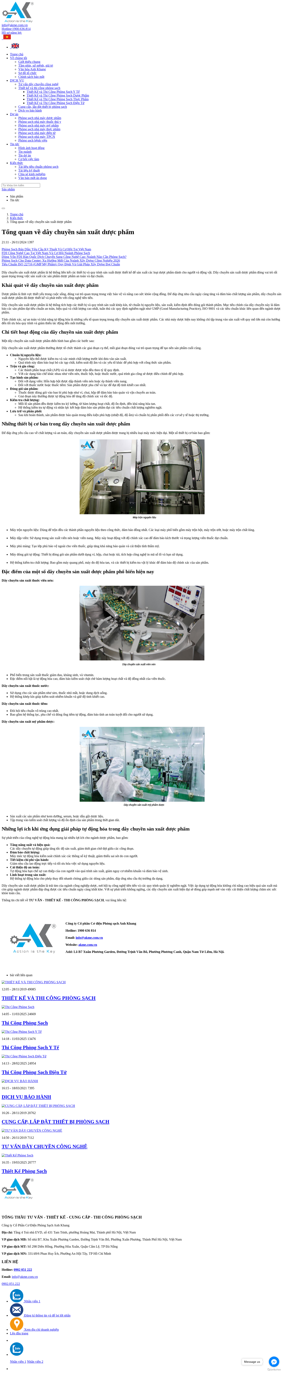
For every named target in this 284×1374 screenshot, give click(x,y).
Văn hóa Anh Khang (32, 69)
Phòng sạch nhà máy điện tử (37, 133)
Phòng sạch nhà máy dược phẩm (39, 118)
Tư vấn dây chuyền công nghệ (38, 84)
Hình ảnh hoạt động (31, 148)
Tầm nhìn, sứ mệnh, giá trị (35, 65)
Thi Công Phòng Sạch (25, 1023)
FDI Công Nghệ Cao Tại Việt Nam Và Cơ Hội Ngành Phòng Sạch (46, 253)
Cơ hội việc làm (28, 159)
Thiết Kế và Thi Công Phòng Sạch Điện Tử (55, 103)
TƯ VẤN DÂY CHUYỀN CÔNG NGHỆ (44, 1146)
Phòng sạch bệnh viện (32, 140)
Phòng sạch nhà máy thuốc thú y (39, 121)
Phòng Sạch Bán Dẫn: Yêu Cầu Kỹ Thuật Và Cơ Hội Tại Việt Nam (46, 249)
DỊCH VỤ (17, 80)
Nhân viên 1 (18, 1361)
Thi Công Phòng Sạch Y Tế (30, 1047)
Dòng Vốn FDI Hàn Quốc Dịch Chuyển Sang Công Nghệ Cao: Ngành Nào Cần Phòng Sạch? (64, 257)
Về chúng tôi (18, 58)
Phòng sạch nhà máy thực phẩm (39, 129)
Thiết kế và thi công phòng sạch (39, 88)
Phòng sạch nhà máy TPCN (36, 136)
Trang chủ (16, 54)
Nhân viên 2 (35, 1361)
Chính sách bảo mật (31, 76)
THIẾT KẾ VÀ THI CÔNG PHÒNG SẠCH (49, 998)
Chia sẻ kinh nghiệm (31, 174)
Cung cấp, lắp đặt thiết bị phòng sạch (42, 106)
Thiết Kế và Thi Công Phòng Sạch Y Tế (53, 91)
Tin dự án (24, 155)
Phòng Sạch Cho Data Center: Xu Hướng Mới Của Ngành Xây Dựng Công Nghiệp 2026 (61, 260)
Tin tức (14, 144)
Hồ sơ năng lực (12, 32)
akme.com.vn (87, 944)
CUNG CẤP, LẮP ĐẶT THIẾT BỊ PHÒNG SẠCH (55, 1121)
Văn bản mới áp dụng (32, 178)
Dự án (14, 114)
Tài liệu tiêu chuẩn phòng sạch (38, 166)
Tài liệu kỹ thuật (29, 170)
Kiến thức (16, 163)
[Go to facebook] (274, 1362)
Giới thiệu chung (29, 61)
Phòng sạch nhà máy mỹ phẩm (38, 125)
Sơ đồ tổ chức (27, 73)
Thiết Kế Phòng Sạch (24, 1171)
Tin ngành (25, 151)
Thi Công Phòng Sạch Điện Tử (34, 1072)
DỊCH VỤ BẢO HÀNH (26, 1097)
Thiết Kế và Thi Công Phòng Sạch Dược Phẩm (58, 95)
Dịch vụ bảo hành (30, 110)
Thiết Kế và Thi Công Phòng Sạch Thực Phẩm (58, 99)
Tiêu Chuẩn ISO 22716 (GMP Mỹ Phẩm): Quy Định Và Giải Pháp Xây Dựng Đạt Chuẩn (61, 264)
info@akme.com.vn (15, 25)
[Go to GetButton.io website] (274, 1369)
